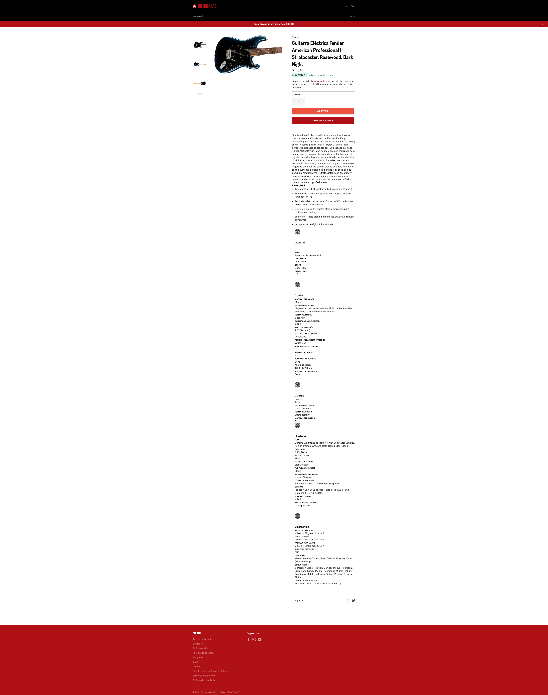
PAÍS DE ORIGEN (301, 271)
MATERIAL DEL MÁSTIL (304, 299)
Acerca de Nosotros (203, 639)
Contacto (198, 643)
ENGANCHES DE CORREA (305, 502)
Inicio (195, 661)
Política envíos (200, 648)
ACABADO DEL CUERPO (305, 405)
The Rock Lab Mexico (210, 692)
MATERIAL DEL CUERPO (305, 418)
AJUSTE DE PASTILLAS (304, 549)
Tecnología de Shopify (230, 692)
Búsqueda (198, 657)
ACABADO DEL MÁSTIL (304, 305)
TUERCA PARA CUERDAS (305, 359)
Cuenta (352, 16)
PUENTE (298, 440)
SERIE (297, 252)
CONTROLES (300, 555)
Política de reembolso (204, 680)
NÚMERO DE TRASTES (304, 352)
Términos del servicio (204, 675)
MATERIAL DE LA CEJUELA (306, 371)
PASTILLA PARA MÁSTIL (305, 543)
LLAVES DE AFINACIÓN (304, 480)
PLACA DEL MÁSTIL (303, 496)
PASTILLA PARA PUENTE (305, 530)
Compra (197, 666)
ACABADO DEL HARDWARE (306, 474)
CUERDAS (299, 487)
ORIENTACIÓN (301, 259)
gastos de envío (323, 81)
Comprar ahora (323, 121)
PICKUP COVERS (302, 455)
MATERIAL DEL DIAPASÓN (306, 334)
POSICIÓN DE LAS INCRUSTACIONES (310, 340)
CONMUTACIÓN (301, 565)
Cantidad (296, 95)
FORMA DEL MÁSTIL (303, 315)
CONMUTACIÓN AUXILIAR (306, 580)
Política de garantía (203, 652)
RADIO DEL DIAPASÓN (304, 327)
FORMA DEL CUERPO (303, 412)
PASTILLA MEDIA (302, 537)
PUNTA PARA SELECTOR (305, 468)
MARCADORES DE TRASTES (306, 346)
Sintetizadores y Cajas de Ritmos (210, 671)
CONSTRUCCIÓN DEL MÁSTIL (307, 321)
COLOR (298, 265)
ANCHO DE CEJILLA (303, 365)
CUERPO (298, 399)
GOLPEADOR (300, 449)
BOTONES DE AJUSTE (304, 462)
